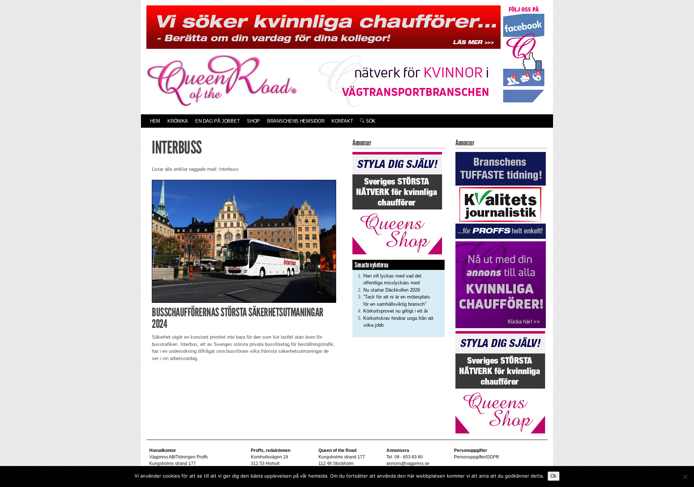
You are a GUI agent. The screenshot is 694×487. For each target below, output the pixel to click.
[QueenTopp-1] (323, 26)
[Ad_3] (500, 284)
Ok (554, 476)
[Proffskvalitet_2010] (500, 195)
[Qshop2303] (397, 202)
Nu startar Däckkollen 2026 (391, 290)
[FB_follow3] (524, 53)
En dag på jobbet (217, 121)
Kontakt (342, 121)
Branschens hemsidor (295, 121)
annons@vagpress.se (407, 463)
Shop (253, 121)
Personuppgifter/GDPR (476, 457)
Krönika (177, 121)
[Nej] (685, 476)
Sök (370, 121)
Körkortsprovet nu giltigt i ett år (395, 311)
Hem (155, 121)
